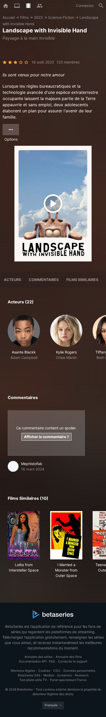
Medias (48, 675)
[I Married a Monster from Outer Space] (66, 535)
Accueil (9, 17)
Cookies (44, 671)
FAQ (52, 661)
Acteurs (12, 279)
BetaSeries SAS (29, 675)
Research (82, 675)
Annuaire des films (69, 657)
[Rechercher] (101, 5)
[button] (24, 343)
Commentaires (44, 279)
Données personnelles (79, 671)
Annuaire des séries (38, 657)
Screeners (64, 675)
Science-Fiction (61, 17)
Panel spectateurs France (68, 680)
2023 (38, 17)
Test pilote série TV (33, 680)
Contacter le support (72, 661)
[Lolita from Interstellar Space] (24, 535)
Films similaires (82, 279)
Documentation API (33, 661)
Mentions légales (23, 671)
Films (24, 17)
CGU (56, 671)
